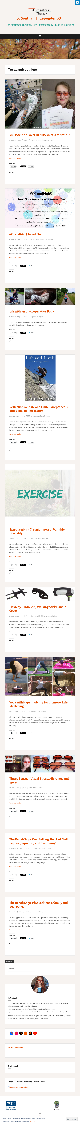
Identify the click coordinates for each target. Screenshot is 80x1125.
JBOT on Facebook (15, 1048)
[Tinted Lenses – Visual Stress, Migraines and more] (40, 766)
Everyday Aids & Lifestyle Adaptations (44, 616)
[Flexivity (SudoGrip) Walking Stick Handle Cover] (40, 597)
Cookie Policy (32, 1121)
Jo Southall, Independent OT (40, 18)
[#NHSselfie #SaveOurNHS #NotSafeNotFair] (40, 104)
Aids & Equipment (35, 788)
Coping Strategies (37, 317)
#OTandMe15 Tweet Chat (26, 234)
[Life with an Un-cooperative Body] (40, 299)
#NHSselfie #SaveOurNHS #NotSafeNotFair (39, 135)
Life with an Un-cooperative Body (31, 311)
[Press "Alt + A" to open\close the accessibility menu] (77, 2)
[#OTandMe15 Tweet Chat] (40, 209)
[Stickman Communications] (18, 1087)
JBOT (26, 140)
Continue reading (21, 159)
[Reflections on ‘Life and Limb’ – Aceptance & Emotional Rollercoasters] (40, 378)
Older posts (9, 961)
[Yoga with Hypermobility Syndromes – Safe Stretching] (40, 677)
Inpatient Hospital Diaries (41, 848)
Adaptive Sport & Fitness (42, 416)
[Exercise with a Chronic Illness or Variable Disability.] (40, 493)
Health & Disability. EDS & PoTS (42, 140)
